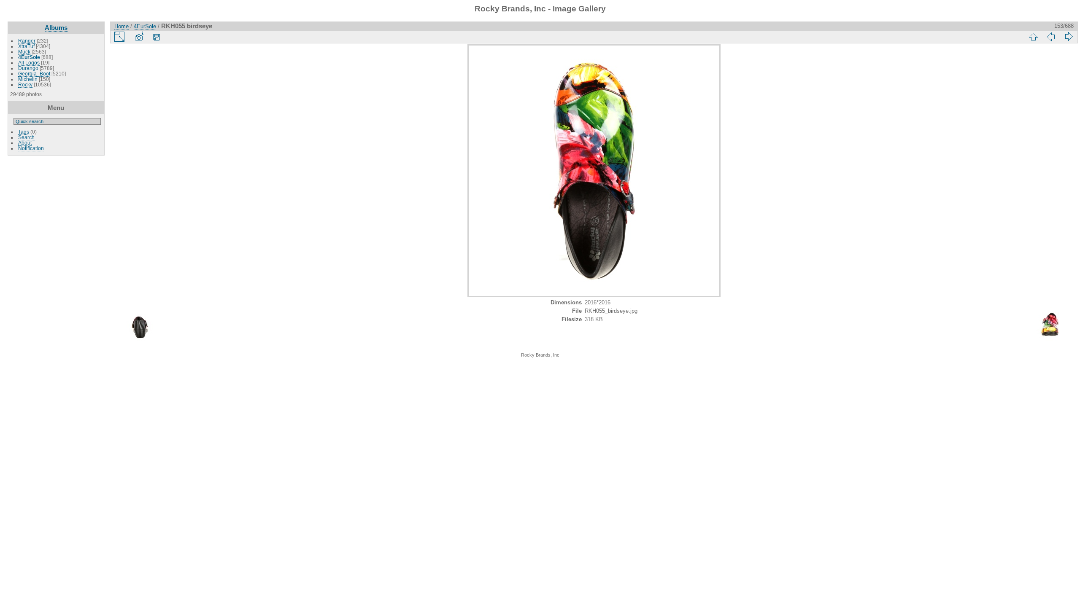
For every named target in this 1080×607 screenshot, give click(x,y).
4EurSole (29, 57)
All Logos (29, 62)
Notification (31, 148)
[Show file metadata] (139, 36)
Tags (23, 131)
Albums (56, 27)
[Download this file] (156, 36)
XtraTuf (26, 46)
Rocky (25, 84)
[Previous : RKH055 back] (1051, 36)
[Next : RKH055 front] (1068, 36)
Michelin (28, 79)
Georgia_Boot (34, 73)
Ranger (26, 40)
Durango (28, 68)
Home (121, 26)
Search (26, 137)
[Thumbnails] (1033, 36)
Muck (24, 51)
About (25, 142)
